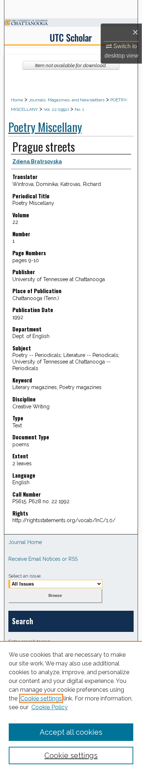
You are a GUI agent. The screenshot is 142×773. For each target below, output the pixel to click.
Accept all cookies (71, 732)
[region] (71, 707)
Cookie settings (41, 698)
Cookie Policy (49, 707)
